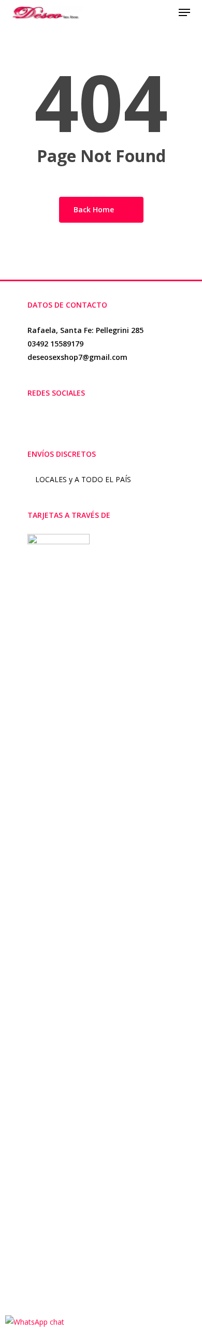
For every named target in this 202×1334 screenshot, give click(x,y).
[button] (184, 12)
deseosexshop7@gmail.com (77, 357)
